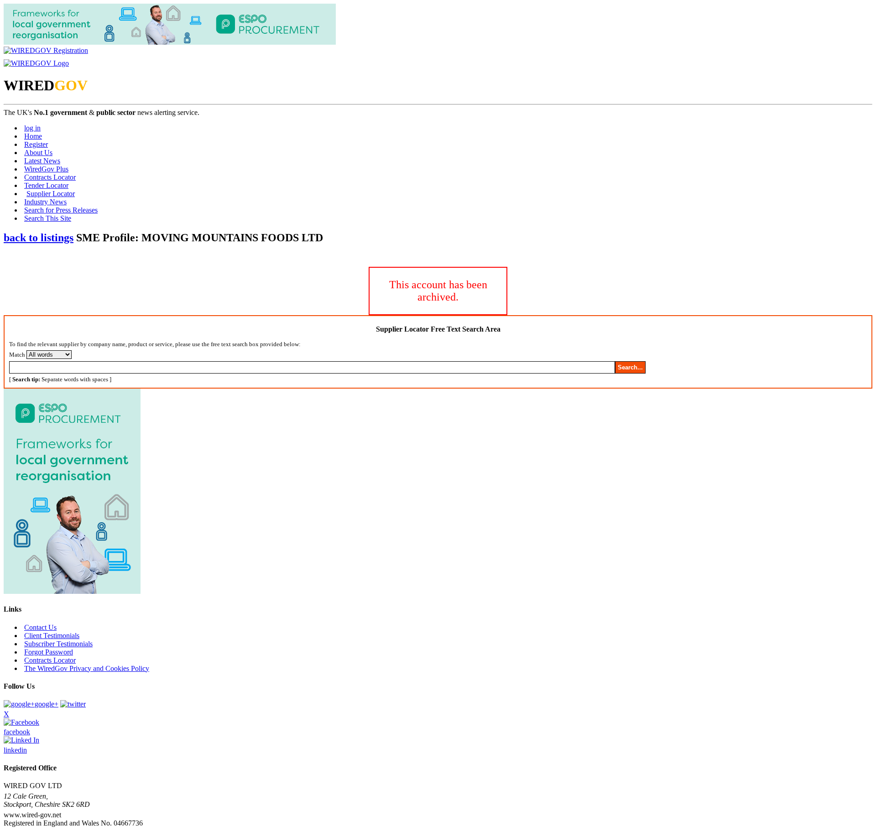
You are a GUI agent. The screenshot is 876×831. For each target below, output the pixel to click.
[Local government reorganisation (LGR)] (72, 591)
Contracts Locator (50, 177)
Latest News (42, 161)
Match (17, 354)
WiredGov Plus (46, 169)
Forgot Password (48, 652)
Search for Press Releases (61, 210)
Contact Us (40, 627)
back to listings (38, 238)
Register (36, 144)
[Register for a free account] (46, 50)
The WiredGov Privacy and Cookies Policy (86, 668)
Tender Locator (46, 185)
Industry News (45, 202)
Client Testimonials (51, 635)
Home (33, 136)
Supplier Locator (50, 193)
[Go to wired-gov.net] (36, 63)
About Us (38, 152)
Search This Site (47, 218)
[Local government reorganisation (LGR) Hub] (170, 42)
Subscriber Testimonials (58, 644)
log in (32, 128)
